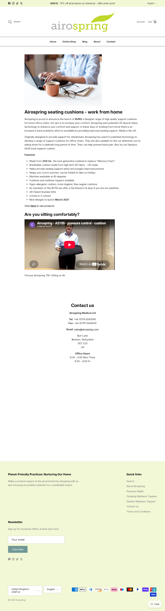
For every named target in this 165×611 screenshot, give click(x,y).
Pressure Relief (135, 491)
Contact (111, 41)
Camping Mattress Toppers (141, 496)
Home (53, 41)
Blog (84, 41)
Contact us (132, 506)
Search (130, 481)
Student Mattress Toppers (141, 501)
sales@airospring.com (86, 329)
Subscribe (17, 549)
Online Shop (69, 41)
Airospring (20, 600)
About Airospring (135, 486)
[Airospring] (82, 22)
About (97, 41)
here (33, 205)
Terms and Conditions (138, 511)
